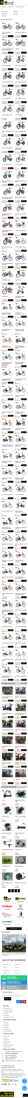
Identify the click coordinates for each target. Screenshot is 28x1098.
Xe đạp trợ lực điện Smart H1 (21, 214)
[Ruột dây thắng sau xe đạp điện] (20, 860)
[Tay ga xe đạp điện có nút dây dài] (7, 827)
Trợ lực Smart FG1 (19, 164)
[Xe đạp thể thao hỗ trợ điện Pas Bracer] (7, 670)
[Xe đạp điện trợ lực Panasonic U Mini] (20, 604)
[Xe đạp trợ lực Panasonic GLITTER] (7, 554)
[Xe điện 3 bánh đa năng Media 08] (20, 756)
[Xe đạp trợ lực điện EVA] (20, 224)
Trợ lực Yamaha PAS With (7, 494)
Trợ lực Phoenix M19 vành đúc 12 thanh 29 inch (8, 49)
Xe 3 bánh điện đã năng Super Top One (7, 697)
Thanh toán (6, 1024)
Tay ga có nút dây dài (6, 833)
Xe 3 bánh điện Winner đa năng (20, 730)
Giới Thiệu (6, 1022)
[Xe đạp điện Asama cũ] (7, 773)
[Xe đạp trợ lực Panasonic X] (20, 653)
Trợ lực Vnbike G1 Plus (20, 98)
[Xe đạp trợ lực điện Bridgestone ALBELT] (20, 323)
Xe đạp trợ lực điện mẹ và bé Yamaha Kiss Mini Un (7, 445)
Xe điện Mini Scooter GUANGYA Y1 (19, 297)
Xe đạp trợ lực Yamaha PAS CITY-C (20, 462)
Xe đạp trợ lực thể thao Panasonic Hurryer (20, 594)
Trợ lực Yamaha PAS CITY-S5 (19, 396)
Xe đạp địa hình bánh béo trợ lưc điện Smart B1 (7, 198)
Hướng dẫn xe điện (8, 1012)
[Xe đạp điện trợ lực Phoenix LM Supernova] (7, 26)
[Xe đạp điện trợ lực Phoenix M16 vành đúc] (7, 125)
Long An (17, 967)
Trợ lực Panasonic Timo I (7, 511)
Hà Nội (5, 967)
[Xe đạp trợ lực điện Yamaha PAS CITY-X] (7, 422)
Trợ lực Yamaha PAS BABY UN (19, 429)
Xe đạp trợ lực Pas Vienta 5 (21, 676)
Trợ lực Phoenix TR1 (6, 98)
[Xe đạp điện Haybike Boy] (7, 290)
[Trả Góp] (7, 1094)
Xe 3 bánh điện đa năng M (7, 729)
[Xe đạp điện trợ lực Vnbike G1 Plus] (20, 92)
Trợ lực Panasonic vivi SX (7, 643)
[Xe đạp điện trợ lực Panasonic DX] (7, 620)
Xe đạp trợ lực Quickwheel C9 (18, 148)
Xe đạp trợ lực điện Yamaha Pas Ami (19, 412)
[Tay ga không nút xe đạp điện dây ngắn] (20, 827)
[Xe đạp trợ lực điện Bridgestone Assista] (7, 373)
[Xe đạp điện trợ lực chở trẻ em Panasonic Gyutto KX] (7, 521)
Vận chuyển (6, 1015)
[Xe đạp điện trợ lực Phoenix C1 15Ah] (7, 75)
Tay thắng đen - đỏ (6, 866)
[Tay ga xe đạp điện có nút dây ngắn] (20, 810)
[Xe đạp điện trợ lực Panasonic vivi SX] (7, 637)
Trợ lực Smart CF (19, 115)
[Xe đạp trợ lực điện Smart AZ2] (20, 175)
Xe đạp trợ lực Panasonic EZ (20, 544)
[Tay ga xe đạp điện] (7, 794)
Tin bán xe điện (7, 1041)
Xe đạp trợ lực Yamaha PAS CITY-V (7, 478)
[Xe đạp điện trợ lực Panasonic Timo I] (7, 505)
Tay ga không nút (5, 816)
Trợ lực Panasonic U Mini (20, 610)
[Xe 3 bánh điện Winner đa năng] (20, 723)
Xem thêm (24, 683)
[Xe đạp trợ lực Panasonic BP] (7, 538)
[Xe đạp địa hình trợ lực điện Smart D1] (7, 224)
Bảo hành (6, 1013)
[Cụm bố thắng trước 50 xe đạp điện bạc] (7, 876)
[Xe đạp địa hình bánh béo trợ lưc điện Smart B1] (7, 191)
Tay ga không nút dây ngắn (20, 800)
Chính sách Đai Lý (8, 1031)
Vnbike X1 (17, 49)
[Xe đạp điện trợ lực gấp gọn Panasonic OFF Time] (20, 571)
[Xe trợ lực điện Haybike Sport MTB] (7, 257)
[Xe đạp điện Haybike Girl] (20, 274)
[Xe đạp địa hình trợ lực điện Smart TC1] (7, 208)
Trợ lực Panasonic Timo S (21, 626)
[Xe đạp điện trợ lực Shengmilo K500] (20, 125)
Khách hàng (5, 932)
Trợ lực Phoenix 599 (6, 65)
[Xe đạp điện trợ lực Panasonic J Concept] (20, 554)
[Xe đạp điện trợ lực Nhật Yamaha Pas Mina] (7, 406)
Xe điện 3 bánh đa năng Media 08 (20, 763)
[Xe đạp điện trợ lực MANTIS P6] (7, 158)
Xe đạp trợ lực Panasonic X (20, 660)
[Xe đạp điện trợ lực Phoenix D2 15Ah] (20, 59)
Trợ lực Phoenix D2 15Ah (20, 65)
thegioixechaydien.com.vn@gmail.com (14, 1060)
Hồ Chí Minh (6, 964)
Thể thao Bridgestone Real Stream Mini (20, 363)
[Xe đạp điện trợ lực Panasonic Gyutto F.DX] (7, 653)
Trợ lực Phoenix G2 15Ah (20, 82)
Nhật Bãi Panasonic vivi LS (20, 643)
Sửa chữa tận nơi (7, 1008)
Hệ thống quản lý (7, 1046)
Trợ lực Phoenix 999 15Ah (21, 32)
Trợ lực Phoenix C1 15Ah (7, 82)
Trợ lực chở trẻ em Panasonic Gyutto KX (6, 528)
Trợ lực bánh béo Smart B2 (20, 198)
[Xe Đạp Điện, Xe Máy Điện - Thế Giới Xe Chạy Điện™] (9, 2)
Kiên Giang (6, 970)
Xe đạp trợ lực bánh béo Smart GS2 (7, 181)
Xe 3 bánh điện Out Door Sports (20, 747)
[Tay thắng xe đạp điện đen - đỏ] (7, 860)
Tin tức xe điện (7, 1036)
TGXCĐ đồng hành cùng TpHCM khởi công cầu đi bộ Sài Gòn (13, 954)
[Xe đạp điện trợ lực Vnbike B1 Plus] (7, 109)
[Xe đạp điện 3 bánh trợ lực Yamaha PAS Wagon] (7, 455)
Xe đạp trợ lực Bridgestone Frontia (19, 313)
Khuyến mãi (6, 1039)
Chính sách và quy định (9, 1017)
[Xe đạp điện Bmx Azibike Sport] (7, 274)
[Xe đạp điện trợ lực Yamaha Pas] (20, 488)
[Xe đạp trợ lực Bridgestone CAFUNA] (7, 340)
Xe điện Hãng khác (8, 683)
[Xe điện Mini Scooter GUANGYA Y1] (20, 290)
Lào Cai (17, 970)
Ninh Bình (6, 973)
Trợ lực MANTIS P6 (6, 164)
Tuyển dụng (6, 1043)
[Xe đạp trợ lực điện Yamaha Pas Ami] (20, 406)
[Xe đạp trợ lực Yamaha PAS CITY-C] (20, 455)
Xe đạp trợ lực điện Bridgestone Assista (6, 379)
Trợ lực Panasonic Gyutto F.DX (7, 660)
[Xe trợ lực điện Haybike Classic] (20, 257)
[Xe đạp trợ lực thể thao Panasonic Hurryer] (20, 587)
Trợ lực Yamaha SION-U (7, 395)
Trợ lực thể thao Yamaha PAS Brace (20, 445)
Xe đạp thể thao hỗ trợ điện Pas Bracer (7, 676)
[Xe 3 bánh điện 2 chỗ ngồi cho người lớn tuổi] (20, 707)
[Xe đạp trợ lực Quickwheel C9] (20, 142)
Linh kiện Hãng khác (9, 787)
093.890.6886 (14, 1053)
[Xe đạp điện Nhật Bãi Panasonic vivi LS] (20, 637)
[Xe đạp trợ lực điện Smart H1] (20, 208)
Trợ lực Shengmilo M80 (7, 148)
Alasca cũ (17, 779)
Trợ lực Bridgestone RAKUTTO (6, 330)
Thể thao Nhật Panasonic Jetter (7, 594)
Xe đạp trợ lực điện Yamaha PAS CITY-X (6, 429)
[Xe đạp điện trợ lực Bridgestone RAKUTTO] (7, 323)
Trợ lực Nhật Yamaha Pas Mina (7, 412)
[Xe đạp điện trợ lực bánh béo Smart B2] (20, 191)
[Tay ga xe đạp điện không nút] (7, 810)
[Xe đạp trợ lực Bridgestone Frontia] (20, 307)
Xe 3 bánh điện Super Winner (6, 763)
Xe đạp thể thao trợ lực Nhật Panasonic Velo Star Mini (7, 611)
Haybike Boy (5, 296)
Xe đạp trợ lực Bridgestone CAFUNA (7, 346)
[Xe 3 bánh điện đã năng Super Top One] (7, 690)
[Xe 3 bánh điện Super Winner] (7, 756)
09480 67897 (13, 1057)
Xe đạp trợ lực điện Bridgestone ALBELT (19, 330)
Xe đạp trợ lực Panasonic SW (7, 577)
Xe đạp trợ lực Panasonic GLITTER (7, 561)
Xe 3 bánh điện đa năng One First (7, 714)
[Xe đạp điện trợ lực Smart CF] (20, 109)
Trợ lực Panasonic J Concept (19, 561)
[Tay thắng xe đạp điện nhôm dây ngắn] (7, 843)
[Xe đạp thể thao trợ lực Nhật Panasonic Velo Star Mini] (7, 604)
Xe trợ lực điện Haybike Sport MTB (7, 264)
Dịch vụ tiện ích (7, 1029)
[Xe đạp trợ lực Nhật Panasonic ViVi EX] (20, 472)
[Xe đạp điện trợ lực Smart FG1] (20, 158)
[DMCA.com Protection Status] (5, 1080)
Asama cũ (4, 779)
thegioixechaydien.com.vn (8, 1067)
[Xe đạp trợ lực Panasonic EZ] (20, 538)
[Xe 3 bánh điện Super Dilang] (7, 740)
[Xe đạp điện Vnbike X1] (20, 43)
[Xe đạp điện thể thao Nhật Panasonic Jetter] (7, 587)
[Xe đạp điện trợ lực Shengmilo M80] (7, 142)
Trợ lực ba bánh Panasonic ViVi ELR (19, 511)
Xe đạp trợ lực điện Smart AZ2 (21, 181)
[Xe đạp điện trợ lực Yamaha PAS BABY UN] (20, 422)
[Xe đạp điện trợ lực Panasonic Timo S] (20, 620)
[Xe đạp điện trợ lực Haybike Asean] (20, 241)
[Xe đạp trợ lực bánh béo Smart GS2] (7, 175)
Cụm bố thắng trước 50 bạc (7, 883)
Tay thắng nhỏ (18, 849)
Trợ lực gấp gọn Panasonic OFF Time (19, 577)
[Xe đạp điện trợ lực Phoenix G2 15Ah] (20, 75)
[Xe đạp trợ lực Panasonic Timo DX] (20, 521)
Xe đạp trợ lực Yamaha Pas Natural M (20, 379)
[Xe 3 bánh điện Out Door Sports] (20, 740)
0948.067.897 (11, 1059)
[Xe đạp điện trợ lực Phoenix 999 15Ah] (20, 26)
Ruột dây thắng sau (19, 866)
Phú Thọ (17, 973)
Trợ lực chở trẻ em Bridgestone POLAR (6, 313)
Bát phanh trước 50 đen (20, 882)
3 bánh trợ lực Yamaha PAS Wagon (7, 462)
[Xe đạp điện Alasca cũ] (20, 773)
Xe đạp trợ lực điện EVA (20, 230)
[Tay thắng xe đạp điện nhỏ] (20, 843)
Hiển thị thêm (14, 928)
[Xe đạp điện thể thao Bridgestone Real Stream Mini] (20, 356)
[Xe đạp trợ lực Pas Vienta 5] (20, 670)
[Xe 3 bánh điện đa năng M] (7, 723)
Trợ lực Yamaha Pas (19, 494)
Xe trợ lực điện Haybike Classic (20, 264)
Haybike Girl (18, 280)
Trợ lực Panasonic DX (7, 626)
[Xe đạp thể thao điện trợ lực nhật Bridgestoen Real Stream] (7, 356)
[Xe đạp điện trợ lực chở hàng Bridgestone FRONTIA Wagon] (20, 340)
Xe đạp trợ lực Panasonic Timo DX (20, 528)
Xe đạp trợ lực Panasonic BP (7, 544)
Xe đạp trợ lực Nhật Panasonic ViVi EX (19, 478)
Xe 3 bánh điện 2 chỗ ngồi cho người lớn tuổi (20, 714)
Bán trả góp (6, 1027)
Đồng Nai (17, 964)
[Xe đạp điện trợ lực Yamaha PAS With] (7, 488)
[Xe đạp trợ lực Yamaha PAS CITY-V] (7, 472)
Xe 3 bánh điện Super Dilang (6, 747)
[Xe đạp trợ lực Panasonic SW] (7, 571)
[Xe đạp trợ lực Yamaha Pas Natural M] (20, 373)
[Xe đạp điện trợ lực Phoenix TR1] (7, 92)
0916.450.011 (12, 1055)
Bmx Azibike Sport (6, 280)
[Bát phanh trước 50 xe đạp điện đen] (20, 876)
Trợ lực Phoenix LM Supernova (6, 33)
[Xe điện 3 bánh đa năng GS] (20, 690)
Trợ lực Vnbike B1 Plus (7, 115)
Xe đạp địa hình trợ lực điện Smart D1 (7, 231)
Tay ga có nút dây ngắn (20, 816)
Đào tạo (5, 1037)
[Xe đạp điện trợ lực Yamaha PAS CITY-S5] (20, 389)
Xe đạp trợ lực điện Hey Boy (7, 247)
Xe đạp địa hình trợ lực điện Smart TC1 (7, 214)
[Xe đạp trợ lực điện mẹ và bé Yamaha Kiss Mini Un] (7, 439)
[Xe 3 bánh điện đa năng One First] (7, 707)
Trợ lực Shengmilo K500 (20, 131)
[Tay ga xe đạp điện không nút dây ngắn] (20, 794)
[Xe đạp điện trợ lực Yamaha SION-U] (7, 389)
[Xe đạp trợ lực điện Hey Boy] (7, 241)
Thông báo (6, 1025)
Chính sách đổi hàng (8, 1010)
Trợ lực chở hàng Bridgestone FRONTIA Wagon (20, 347)
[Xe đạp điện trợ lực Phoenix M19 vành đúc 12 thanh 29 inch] (7, 43)
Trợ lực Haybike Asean (20, 247)
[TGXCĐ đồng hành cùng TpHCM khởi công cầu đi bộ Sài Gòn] (14, 943)
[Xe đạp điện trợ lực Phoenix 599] (7, 59)
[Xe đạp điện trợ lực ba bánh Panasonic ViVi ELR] (20, 505)
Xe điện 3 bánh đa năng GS (20, 697)
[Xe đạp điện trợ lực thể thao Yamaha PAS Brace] (20, 439)
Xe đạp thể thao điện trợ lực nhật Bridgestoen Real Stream (7, 363)
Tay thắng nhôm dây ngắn (7, 849)
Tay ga (3, 800)
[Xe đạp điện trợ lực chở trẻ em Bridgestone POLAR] (7, 307)
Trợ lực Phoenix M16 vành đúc (8, 132)
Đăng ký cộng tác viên (8, 1045)
